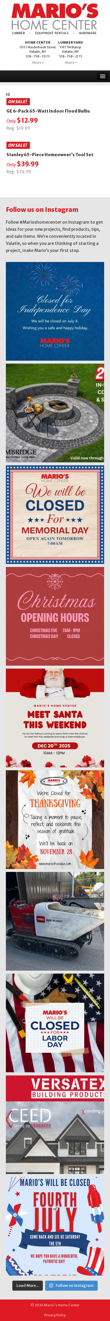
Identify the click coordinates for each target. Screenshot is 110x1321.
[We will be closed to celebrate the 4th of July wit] (55, 1226)
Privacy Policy (55, 1315)
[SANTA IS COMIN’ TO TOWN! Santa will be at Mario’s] (55, 718)
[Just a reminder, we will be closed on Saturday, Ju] (55, 311)
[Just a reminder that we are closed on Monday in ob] (55, 1023)
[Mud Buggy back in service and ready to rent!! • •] (55, 921)
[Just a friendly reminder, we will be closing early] (55, 616)
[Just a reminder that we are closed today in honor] (55, 514)
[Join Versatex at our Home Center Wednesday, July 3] (55, 1124)
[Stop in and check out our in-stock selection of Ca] (55, 413)
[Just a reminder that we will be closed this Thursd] (55, 819)
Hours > (38, 62)
